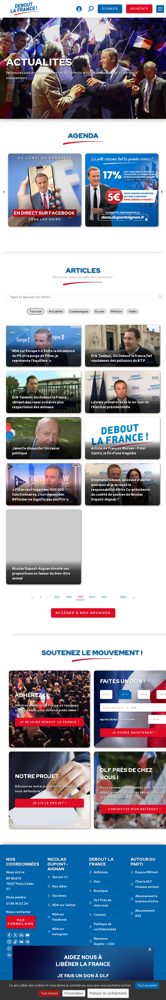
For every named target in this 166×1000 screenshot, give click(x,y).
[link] (160, 9)
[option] (44, 192)
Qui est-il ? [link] (60, 877)
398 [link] (69, 597)
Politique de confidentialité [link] (105, 926)
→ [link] (133, 597)
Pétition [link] (116, 311)
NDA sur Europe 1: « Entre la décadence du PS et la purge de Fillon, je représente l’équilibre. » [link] (43, 356)
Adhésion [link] (101, 872)
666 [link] (123, 597)
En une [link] (99, 311)
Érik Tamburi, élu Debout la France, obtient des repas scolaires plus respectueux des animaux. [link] (39, 402)
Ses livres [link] (59, 896)
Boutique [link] (101, 891)
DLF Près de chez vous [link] (102, 902)
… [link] (47, 597)
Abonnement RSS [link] (145, 913)
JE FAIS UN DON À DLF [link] (83, 976)
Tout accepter (147, 985)
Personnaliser (73, 993)
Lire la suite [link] (21, 366)
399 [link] (80, 597)
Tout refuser (49, 993)
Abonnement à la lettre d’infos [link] (146, 898)
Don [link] (97, 882)
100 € (144, 694)
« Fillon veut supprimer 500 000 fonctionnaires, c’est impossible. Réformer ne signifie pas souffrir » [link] (40, 495)
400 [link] (92, 597)
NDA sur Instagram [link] (60, 931)
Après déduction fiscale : (118, 719)
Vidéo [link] (133, 311)
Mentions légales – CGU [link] (104, 941)
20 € (106, 694)
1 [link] (40, 597)
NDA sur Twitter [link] (64, 905)
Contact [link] (100, 915)
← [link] (32, 597)
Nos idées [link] (59, 886)
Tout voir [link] (36, 311)
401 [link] (104, 597)
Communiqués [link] (79, 311)
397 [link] (57, 597)
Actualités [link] (56, 311)
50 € (125, 694)
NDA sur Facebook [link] (59, 917)
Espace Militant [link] (146, 872)
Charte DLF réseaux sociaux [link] (147, 884)
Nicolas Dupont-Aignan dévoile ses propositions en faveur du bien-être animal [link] (41, 573)
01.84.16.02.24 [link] (17, 904)
